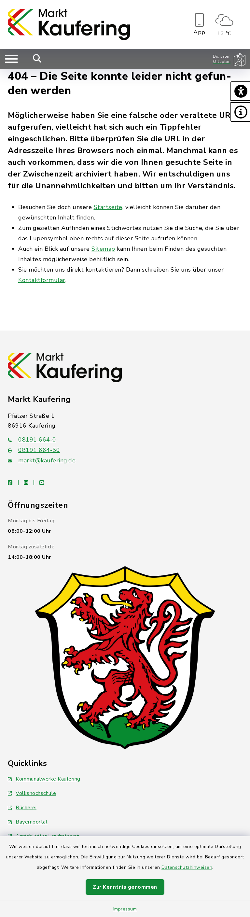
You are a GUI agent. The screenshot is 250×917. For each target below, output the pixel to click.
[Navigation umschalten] (11, 59)
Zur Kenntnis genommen (125, 887)
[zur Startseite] (69, 24)
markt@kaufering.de (47, 460)
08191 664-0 (37, 440)
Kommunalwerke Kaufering (48, 779)
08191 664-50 (39, 450)
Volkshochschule (36, 793)
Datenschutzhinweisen (186, 867)
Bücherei (26, 807)
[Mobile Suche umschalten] (37, 59)
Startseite (108, 207)
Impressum (125, 909)
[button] (240, 91)
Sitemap (103, 249)
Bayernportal (32, 821)
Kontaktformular (41, 280)
